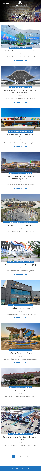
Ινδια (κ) (28, 173)
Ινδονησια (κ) (29, 262)
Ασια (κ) (12, 48)
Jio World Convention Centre (20, 353)
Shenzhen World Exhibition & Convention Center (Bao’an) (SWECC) (20, 91)
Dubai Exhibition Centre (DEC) (20, 225)
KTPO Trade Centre (21, 390)
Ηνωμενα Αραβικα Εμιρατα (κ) (18, 222)
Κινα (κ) (29, 48)
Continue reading (20, 60)
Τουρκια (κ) (28, 305)
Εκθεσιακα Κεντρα (13, 19)
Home (5, 19)
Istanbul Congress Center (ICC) (20, 308)
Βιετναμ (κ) (17, 131)
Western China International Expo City (20, 51)
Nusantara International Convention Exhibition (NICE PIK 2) (20, 177)
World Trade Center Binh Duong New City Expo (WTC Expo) (20, 135)
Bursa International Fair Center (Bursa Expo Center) (21, 438)
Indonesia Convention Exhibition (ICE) (20, 265)
